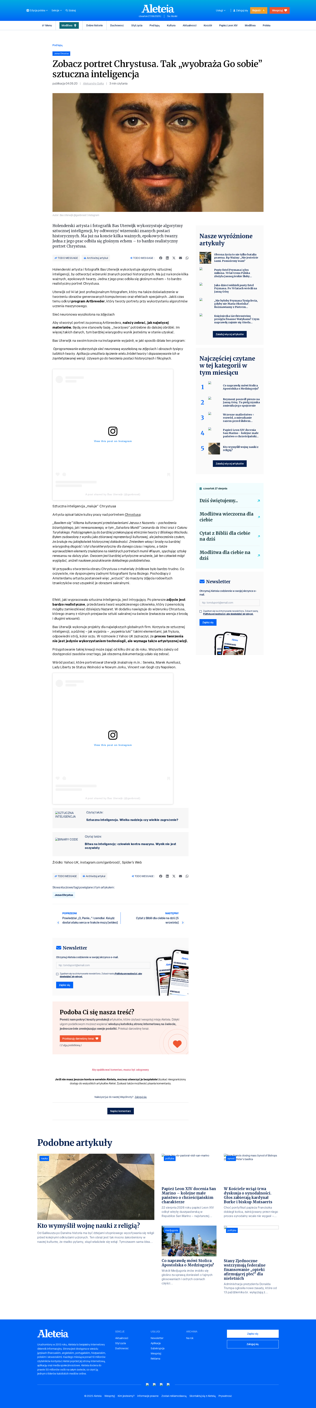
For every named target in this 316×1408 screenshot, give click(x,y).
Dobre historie (94, 25)
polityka (169, 1158)
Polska (266, 25)
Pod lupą (155, 25)
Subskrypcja (157, 1348)
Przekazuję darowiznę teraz (78, 1038)
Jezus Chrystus (64, 895)
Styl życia (136, 25)
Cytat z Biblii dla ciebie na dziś (225, 536)
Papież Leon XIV (228, 25)
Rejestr (256, 10)
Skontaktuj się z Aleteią (202, 1396)
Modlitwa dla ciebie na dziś (225, 555)
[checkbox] (57, 974)
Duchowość (117, 25)
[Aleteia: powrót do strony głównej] (158, 8)
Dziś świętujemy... (219, 500)
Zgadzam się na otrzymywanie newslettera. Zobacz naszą (101, 975)
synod (230, 1158)
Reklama (155, 1358)
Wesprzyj (277, 10)
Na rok (189, 1338)
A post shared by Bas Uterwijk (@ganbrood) (112, 494)
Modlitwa (67, 25)
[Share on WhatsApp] (187, 257)
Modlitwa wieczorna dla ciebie (226, 517)
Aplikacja (156, 1343)
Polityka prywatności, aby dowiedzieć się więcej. (228, 613)
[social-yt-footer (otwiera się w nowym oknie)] (147, 1385)
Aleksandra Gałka (93, 83)
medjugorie (171, 1230)
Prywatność (225, 1396)
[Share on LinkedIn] (167, 257)
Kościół (208, 25)
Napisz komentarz (120, 1111)
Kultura (171, 25)
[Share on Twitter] (173, 257)
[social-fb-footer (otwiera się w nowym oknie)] (154, 1385)
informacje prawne (148, 1396)
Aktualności (189, 25)
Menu (48, 25)
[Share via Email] (180, 257)
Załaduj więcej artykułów (230, 334)
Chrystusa (133, 514)
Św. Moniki (172, 16)
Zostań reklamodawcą (174, 1396)
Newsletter (157, 1338)
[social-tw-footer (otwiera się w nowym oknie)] (161, 1385)
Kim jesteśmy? (126, 1396)
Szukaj (72, 10)
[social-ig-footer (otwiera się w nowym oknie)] (168, 1385)
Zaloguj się (242, 10)
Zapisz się (64, 985)
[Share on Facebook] (160, 257)
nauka (44, 1158)
